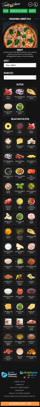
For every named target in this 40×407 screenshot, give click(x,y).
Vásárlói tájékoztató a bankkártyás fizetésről (19, 396)
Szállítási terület (19, 382)
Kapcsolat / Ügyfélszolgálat (19, 387)
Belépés (32, 10)
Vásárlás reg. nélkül (18, 10)
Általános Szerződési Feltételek (19, 393)
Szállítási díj (19, 384)
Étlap (6, 10)
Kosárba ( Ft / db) (21, 403)
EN (30, 4)
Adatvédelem (19, 390)
